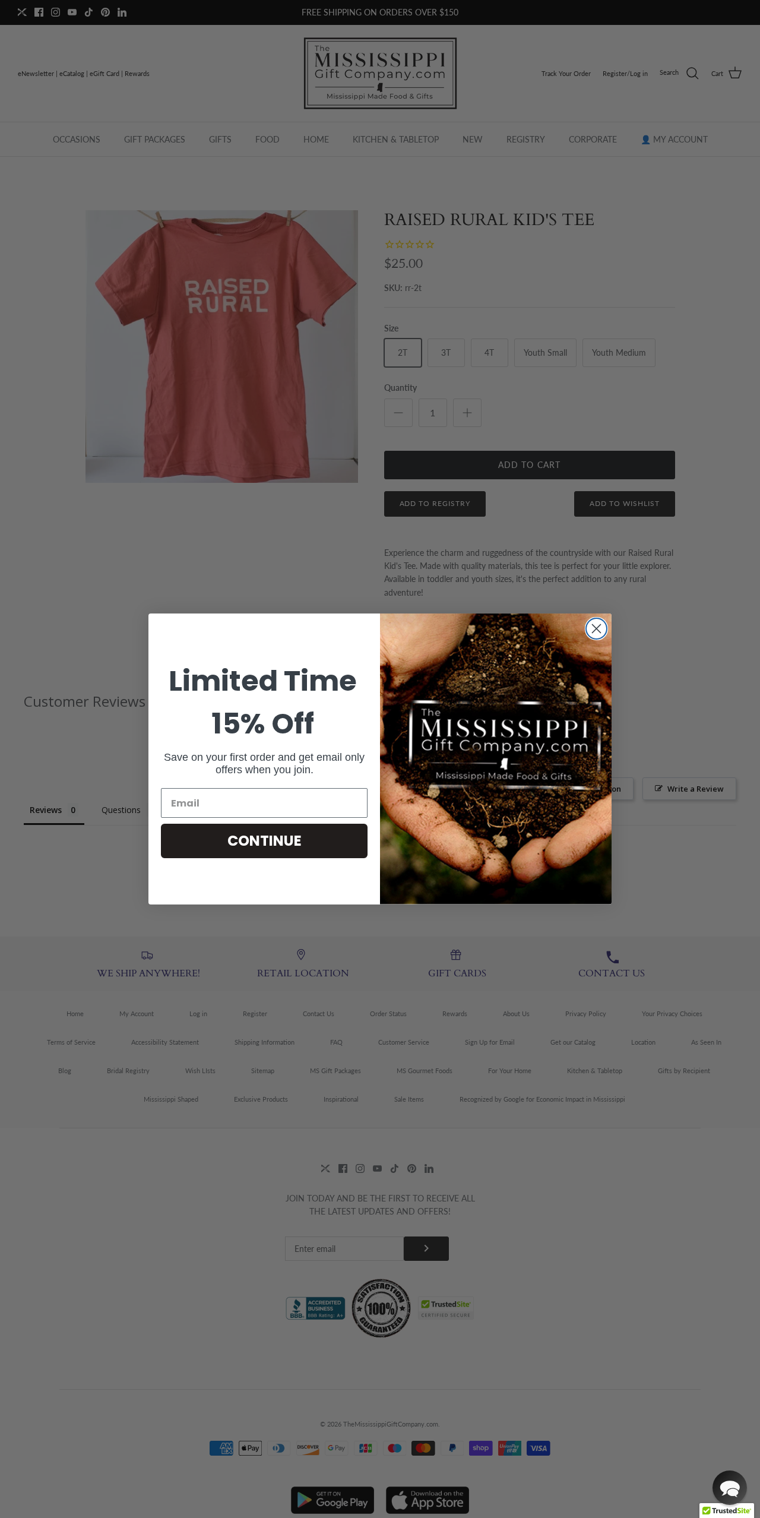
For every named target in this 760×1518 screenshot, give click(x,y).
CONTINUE (264, 840)
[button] (729, 1487)
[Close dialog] (596, 628)
